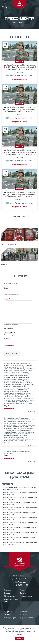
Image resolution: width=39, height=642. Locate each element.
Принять (19, 638)
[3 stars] (9, 345)
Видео (4, 264)
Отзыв (6, 299)
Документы (8, 612)
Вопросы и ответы (27, 618)
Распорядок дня (26, 596)
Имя (5, 288)
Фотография (8, 328)
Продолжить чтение (19, 79)
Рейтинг (7, 339)
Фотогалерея (8, 244)
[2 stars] (7, 345)
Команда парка (10, 618)
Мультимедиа (9, 596)
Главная (14, 22)
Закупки (7, 615)
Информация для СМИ (11, 600)
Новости (19, 61)
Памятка (23, 593)
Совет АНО (24, 615)
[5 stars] (13, 345)
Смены (22, 590)
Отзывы (7, 593)
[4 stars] (11, 345)
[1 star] (5, 345)
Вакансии (23, 612)
